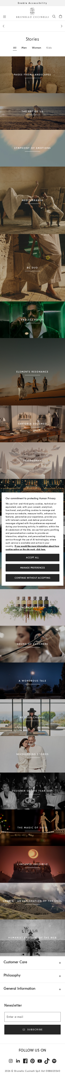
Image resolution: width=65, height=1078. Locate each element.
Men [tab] (24, 47)
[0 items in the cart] (60, 16)
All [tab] (14, 47)
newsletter (32, 27)
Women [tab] (36, 47)
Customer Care (15, 962)
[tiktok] (47, 1061)
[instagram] (11, 1061)
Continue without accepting (32, 578)
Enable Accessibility (32, 3)
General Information (19, 988)
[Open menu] (4, 16)
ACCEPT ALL (32, 557)
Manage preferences (32, 567)
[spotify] (54, 1061)
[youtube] (40, 1061)
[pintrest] (32, 1061)
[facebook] (25, 1061)
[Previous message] (3, 26)
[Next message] (61, 26)
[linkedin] (18, 1061)
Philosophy (12, 975)
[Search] (54, 16)
